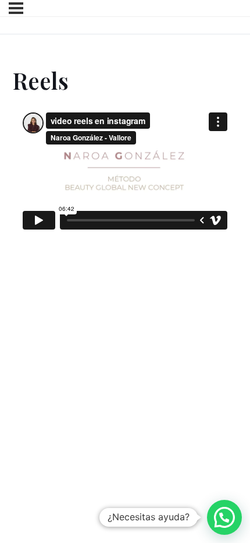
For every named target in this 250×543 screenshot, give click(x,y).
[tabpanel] (125, 178)
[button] (224, 517)
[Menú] (16, 8)
